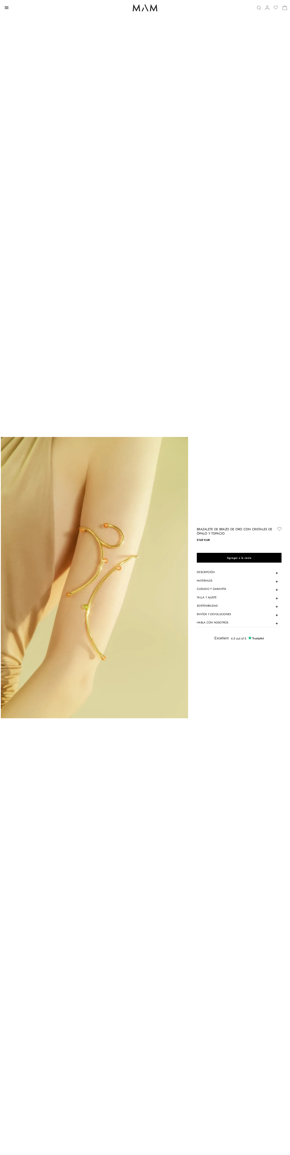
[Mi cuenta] (267, 8)
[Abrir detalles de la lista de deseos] (276, 8)
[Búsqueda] (259, 8)
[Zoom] (94, 577)
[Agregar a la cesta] (239, 558)
